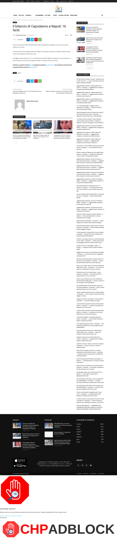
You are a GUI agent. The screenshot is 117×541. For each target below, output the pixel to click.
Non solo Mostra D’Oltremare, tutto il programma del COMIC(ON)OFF (90, 325)
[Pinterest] (36, 39)
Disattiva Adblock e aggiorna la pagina (11, 515)
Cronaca (19, 20)
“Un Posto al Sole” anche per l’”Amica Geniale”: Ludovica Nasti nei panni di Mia (89, 189)
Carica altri (89, 68)
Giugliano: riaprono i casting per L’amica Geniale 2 (89, 122)
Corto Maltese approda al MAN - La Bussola (88, 324)
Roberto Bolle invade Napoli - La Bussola (87, 221)
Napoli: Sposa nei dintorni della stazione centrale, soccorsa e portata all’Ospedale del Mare (62, 442)
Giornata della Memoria (82, 405)
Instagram (33, 67)
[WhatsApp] (40, 39)
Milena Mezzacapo (21, 35)
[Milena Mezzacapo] (14, 35)
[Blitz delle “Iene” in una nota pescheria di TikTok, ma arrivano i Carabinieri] (49, 426)
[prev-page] (14, 142)
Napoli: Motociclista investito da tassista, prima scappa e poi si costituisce (41, 137)
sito (31, 65)
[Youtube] (91, 465)
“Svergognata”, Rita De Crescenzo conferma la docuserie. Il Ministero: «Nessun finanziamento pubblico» (62, 137)
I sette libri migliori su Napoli (92, 300)
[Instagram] (82, 465)
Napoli (19, 73)
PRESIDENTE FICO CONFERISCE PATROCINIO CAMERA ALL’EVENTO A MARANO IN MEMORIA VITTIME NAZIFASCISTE (89, 407)
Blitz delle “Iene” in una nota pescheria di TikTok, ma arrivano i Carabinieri (63, 425)
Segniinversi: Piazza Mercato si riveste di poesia (89, 116)
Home (14, 20)
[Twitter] (32, 39)
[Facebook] (28, 39)
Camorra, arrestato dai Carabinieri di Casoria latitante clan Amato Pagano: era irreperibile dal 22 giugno (22, 137)
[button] (102, 15)
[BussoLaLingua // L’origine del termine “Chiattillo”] (49, 434)
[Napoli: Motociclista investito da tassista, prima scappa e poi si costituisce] (42, 126)
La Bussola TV (50, 65)
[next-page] (17, 142)
